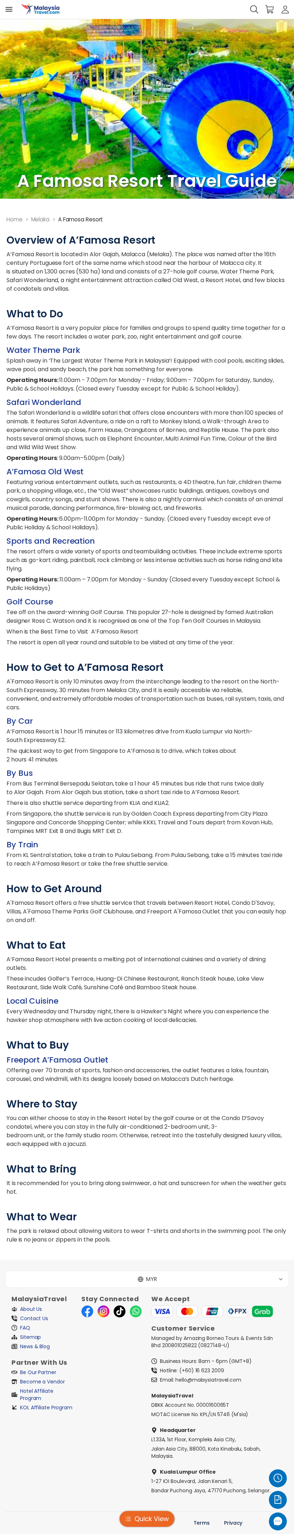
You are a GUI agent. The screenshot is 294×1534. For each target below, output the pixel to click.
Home (14, 219)
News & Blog (35, 1346)
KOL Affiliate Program (46, 1407)
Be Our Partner (38, 1372)
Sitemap (30, 1337)
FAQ (25, 1327)
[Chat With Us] (278, 1521)
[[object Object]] (9, 9)
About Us (31, 1309)
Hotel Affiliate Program (37, 1394)
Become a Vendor (42, 1381)
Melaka (40, 219)
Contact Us (34, 1318)
